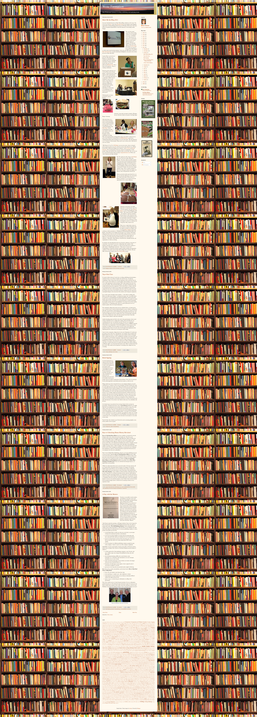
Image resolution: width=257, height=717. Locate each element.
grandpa (147, 653)
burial (138, 632)
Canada (153, 634)
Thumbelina (127, 696)
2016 (144, 38)
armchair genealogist (146, 624)
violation (129, 698)
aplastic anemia (138, 624)
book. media (135, 631)
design (145, 642)
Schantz (116, 686)
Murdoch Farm (131, 672)
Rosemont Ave (127, 685)
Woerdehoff (108, 701)
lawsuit (138, 664)
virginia (132, 698)
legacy (103, 665)
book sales (112, 486)
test (110, 694)
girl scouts (105, 653)
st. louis (143, 690)
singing (106, 689)
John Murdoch (151, 660)
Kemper (142, 661)
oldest (132, 676)
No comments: (119, 485)
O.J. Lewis (122, 676)
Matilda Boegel (141, 668)
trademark (150, 696)
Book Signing (106, 358)
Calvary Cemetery (127, 634)
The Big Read (141, 694)
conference (111, 268)
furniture (103, 652)
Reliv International (106, 51)
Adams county (123, 623)
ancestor (118, 624)
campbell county (144, 634)
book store (124, 631)
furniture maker (107, 652)
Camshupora (150, 634)
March (145, 76)
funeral (153, 650)
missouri (128, 670)
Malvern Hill (110, 668)
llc (154, 665)
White (121, 699)
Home (120, 612)
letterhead (112, 665)
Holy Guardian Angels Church (130, 656)
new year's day (121, 674)
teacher (148, 693)
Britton (124, 632)
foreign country (113, 650)
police (144, 678)
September (146, 65)
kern (115, 662)
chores (103, 638)
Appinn (141, 624)
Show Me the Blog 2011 (110, 20)
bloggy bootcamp (117, 628)
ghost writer (150, 652)
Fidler (145, 649)
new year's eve (125, 674)
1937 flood (112, 622)
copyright (121, 639)
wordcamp (116, 701)
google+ (115, 653)
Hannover (118, 654)
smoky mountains (140, 689)
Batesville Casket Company (106, 627)
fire (151, 649)
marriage (130, 668)
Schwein (124, 686)
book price (135, 630)
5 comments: (119, 266)
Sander (103, 686)
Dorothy (132, 643)
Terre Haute (107, 694)
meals (106, 669)
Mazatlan (150, 668)
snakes (144, 689)
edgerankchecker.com (125, 152)
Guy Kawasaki (114, 654)
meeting (118, 669)
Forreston (117, 650)
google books (112, 653)
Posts (144, 162)
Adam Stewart (119, 623)
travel (108, 697)
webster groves (149, 698)
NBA (103, 674)
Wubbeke (106, 703)
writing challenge (148, 701)
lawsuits (140, 664)
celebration (141, 635)
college (107, 351)
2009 (144, 83)
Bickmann (123, 627)
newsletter (134, 674)
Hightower (153, 655)
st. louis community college (149, 690)
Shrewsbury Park (125, 688)
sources (116, 690)
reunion (123, 684)
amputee (115, 624)
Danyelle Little (120, 24)
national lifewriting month (136, 673)
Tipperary (135, 696)
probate (138, 680)
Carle (112, 635)
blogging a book (105, 628)
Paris (152, 676)
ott (137, 676)
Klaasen (105, 664)
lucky (143, 667)
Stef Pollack (134, 156)
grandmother (144, 653)
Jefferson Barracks (135, 660)
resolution (111, 684)
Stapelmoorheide (148, 692)
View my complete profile (146, 27)
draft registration (138, 643)
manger (113, 668)
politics (146, 678)
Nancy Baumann (114, 673)
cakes (113, 634)
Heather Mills (130, 654)
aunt (109, 626)
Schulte (121, 686)
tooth (142, 696)
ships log (106, 688)
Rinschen (148, 684)
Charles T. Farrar (132, 636)
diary (151, 642)
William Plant (150, 699)
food (109, 650)
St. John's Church (138, 690)
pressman (121, 680)
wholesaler (141, 699)
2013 (144, 43)
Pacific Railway (146, 676)
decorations (110, 642)
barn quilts (135, 626)
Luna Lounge (133, 46)
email (150, 644)
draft (135, 643)
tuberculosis (127, 697)
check (136, 636)
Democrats (128, 642)
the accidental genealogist (126, 694)
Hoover (151, 656)
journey (119, 661)
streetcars (127, 693)
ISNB (114, 660)
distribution (109, 643)
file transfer (148, 649)
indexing (111, 658)
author (119, 626)
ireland (147, 658)
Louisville (131, 667)
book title (127, 631)
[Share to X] (127, 266)
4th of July (122, 622)
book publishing (116, 426)
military (112, 671)
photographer (152, 677)
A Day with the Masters (110, 494)
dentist (131, 642)
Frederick (136, 650)
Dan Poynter (131, 640)
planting (129, 678)
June (145, 70)
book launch (122, 630)
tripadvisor (113, 697)
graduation (130, 653)
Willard (146, 699)
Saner (108, 686)
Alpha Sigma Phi (134, 623)
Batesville (153, 626)
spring (124, 690)
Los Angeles (117, 667)
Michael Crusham (149, 669)
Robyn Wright (128, 229)
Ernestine (124, 646)
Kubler (116, 664)
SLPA (125, 689)
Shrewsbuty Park (148, 688)
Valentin (110, 698)
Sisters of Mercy (118, 689)
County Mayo (125, 639)
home (141, 656)
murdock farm (136, 672)
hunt (138, 657)
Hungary (132, 657)
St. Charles (130, 690)
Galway (114, 652)
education (138, 644)
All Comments (146, 164)
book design (111, 630)
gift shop (153, 652)
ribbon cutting (136, 684)
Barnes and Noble (140, 626)
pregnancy (104, 680)
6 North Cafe (108, 426)
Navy (154, 673)
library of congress (123, 665)
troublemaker (117, 697)
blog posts (142, 627)
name (103, 673)
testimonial (112, 694)
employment (109, 646)
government (122, 653)
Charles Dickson (115, 636)
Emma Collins (104, 646)
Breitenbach (110, 632)
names (105, 673)
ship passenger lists (152, 686)
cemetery (144, 635)
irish (150, 658)
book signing (119, 631)
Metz (136, 669)
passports (106, 677)
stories (120, 693)
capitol (106, 635)
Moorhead (143, 670)
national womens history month (145, 673)
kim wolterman (132, 662)
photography (104, 678)
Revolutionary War (131, 684)
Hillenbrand (104, 656)
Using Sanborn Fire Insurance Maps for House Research (148, 94)
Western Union (117, 699)
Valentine (113, 698)
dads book (126, 640)
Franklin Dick (129, 650)
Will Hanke (116, 145)
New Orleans (113, 674)
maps (116, 668)
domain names (128, 643)
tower (146, 696)
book (109, 486)
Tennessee (103, 694)
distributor (113, 643)
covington (139, 639)
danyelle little (135, 640)
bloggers (149, 627)
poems (134, 678)
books (139, 631)
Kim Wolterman (146, 25)
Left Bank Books (152, 664)
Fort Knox (120, 650)
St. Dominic (134, 690)
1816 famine (104, 622)
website (145, 698)
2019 (144, 32)
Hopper (109, 657)
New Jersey (109, 674)
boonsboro (149, 631)
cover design (135, 639)
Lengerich (106, 665)
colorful (109, 639)
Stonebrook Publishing (115, 693)
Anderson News (130, 624)
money (140, 670)
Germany (146, 652)
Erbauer (117, 646)
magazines (104, 668)
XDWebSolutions (124, 138)
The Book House (146, 694)
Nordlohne (104, 676)
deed (113, 642)
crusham (110, 640)
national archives (119, 673)
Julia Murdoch (126, 661)
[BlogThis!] (125, 266)
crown (107, 640)
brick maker (117, 632)
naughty (151, 673)
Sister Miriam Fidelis (113, 689)
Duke (150, 643)
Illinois (144, 657)
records (126, 682)
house (116, 657)
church (109, 638)
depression (133, 642)
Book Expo (115, 630)
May (145, 72)
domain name (123, 643)
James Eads (121, 660)
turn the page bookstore (135, 697)
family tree (147, 647)
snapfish (147, 689)
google (108, 653)
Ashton (153, 624)
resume (118, 684)
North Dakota (108, 676)
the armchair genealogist (134, 694)
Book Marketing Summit (110, 609)
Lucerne (136, 667)
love (134, 667)
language (127, 664)
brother (126, 632)
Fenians (143, 649)
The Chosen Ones (152, 694)
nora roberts (153, 674)
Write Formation (113, 6)
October (145, 52)
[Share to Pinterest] (129, 266)
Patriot (114, 677)
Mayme (145, 668)
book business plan (150, 628)
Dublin (145, 643)
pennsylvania (123, 677)
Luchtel (139, 667)
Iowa (138, 658)
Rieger (144, 684)
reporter (150, 682)
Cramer (143, 639)
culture (113, 640)
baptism (130, 626)
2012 (144, 45)
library (119, 665)
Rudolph (131, 685)
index (109, 658)
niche (142, 674)
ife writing (141, 657)
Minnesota (122, 671)
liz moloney (152, 665)
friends (140, 650)
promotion (150, 680)
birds (129, 627)
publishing (110, 351)
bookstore (141, 631)
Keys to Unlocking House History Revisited (116, 432)
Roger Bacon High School (114, 685)
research (153, 682)
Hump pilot (129, 657)
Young (114, 703)
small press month (129, 689)
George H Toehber (135, 652)
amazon (107, 486)
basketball (149, 626)
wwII (112, 703)
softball (108, 690)
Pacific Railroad (140, 676)
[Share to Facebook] (128, 266)
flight (103, 650)
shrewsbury (119, 688)
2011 (144, 47)
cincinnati (113, 638)
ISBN (112, 660)
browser (128, 632)
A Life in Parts (109, 623)
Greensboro (108, 654)
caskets (120, 635)
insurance (126, 658)
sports (121, 690)
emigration (153, 644)
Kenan (145, 661)
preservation (113, 680)
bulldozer (135, 632)
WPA (134, 701)
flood (105, 650)
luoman (130, 708)
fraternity (133, 650)
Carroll (117, 635)
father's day (128, 649)
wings (103, 701)
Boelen (140, 628)
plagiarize (122, 678)
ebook (123, 644)
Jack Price (116, 660)
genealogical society (119, 652)
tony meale (139, 696)
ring (145, 684)
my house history (147, 672)
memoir (125, 669)
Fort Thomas (125, 650)
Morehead (146, 670)
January (145, 79)
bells (114, 627)
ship (148, 686)
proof (154, 680)
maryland (137, 668)
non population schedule (147, 674)
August (145, 66)
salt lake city (153, 685)
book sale (111, 631)
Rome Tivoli (121, 685)
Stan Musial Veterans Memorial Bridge (138, 692)
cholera (151, 636)
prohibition (144, 680)
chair (110, 636)
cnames (147, 638)
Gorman (118, 653)
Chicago (139, 636)
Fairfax (140, 646)
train (106, 697)
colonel (106, 639)
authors (111, 426)
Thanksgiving (119, 694)
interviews (135, 658)
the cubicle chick (115, 696)
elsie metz (147, 644)
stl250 (108, 693)
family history (150, 646)
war (139, 698)
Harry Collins (122, 654)
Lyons (148, 667)
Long (106, 667)
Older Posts (135, 612)
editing (135, 644)
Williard (153, 699)
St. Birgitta (126, 690)
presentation (108, 680)
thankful (115, 694)
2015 (144, 40)
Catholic (129, 635)
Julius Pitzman (131, 661)
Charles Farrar (120, 636)
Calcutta (122, 634)
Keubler (117, 662)
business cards (144, 632)
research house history (106, 684)
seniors (146, 686)
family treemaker (105, 649)
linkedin (148, 665)
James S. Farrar (129, 660)
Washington (142, 698)
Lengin (110, 665)
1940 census (116, 622)
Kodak (110, 664)
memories (131, 669)
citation (132, 638)
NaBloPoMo (152, 672)
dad (122, 640)
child (141, 636)
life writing (132, 665)
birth (131, 627)
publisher (122, 681)
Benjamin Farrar (118, 627)
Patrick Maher (110, 677)
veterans (126, 698)
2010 (144, 82)
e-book (107, 644)
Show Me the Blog (121, 251)
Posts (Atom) (110, 614)
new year (116, 674)
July (145, 68)
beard (112, 627)
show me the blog (116, 268)
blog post (139, 627)
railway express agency (110, 682)
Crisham (103, 640)
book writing (131, 631)
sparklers (119, 690)
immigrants (148, 657)
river (103, 685)
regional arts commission (137, 682)
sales (146, 685)
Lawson (135, 664)
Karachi (137, 661)
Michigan (109, 671)
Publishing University (144, 681)
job (142, 660)
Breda (107, 632)
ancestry (126, 624)
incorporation (106, 658)
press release (117, 680)
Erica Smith (120, 646)
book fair (118, 630)
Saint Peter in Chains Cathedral (140, 685)
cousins (131, 639)
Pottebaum (153, 678)
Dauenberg (143, 640)
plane (126, 678)
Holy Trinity (137, 656)
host (111, 657)
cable (111, 634)
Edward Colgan (142, 644)
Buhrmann (132, 632)
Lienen (128, 665)
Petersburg (138, 677)
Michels (106, 670)
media (111, 669)
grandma (140, 653)
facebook (137, 646)
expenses (129, 646)
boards (129, 628)
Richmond (140, 684)
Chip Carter (147, 636)
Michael (138, 669)
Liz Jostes (128, 148)
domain (119, 643)
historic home (111, 656)
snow (149, 689)
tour (144, 696)
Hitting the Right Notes (147, 90)
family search (137, 648)
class (144, 638)
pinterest (117, 678)
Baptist (132, 626)
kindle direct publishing (143, 662)
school (118, 686)
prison (135, 680)
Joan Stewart (140, 660)
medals (109, 669)
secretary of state (131, 686)
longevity (108, 667)
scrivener (127, 686)
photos (108, 678)
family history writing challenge (126, 648)
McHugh (103, 669)
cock (149, 638)
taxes (143, 693)
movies (119, 672)
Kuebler (120, 664)
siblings (103, 689)
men (134, 669)
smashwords (135, 689)
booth (103, 632)
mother (149, 671)
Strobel (130, 693)
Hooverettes (106, 657)
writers (139, 701)
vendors (120, 698)
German (140, 652)
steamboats (153, 692)
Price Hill (125, 680)
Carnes (114, 635)
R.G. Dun (103, 682)
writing (116, 351)
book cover (106, 630)
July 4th (135, 661)
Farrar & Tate (112, 649)
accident (113, 623)
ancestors (122, 624)
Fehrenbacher (139, 649)
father (116, 649)
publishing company (136, 681)
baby (125, 626)
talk (141, 693)
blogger (146, 627)
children (144, 636)
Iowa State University (143, 658)
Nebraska (105, 674)
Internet (129, 658)
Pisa (119, 678)
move (115, 672)
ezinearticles (133, 646)
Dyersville (104, 644)
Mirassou (125, 670)
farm (109, 649)
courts (129, 639)
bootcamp (153, 631)
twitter (140, 697)
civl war (142, 638)
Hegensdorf (135, 655)
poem (131, 678)
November (146, 50)
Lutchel (145, 667)
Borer (105, 632)
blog (136, 627)
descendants (142, 642)
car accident (109, 635)
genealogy (126, 652)
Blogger (138, 708)
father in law (119, 649)
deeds (119, 642)
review (126, 684)
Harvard (126, 654)
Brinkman (120, 632)
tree (110, 697)
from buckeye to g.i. (118, 486)
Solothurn (113, 690)
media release (114, 669)
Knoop (108, 664)
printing (132, 680)
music (140, 672)
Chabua (108, 636)
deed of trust (116, 642)
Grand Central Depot (135, 653)
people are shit (127, 677)
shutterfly (153, 688)
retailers (121, 684)
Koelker (113, 664)
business (140, 632)
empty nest (113, 646)
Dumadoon (153, 643)
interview (131, 658)
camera (131, 634)
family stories (142, 647)
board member (125, 628)
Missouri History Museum (134, 671)
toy (147, 696)
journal (116, 661)
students (132, 693)
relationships (146, 682)
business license (149, 632)
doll (117, 643)
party (154, 676)
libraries (116, 665)
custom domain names (118, 640)
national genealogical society (127, 673)
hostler (113, 657)
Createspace (147, 639)
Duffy (148, 643)
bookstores (145, 631)
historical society (117, 656)
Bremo (114, 632)
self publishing (137, 686)
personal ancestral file (133, 677)
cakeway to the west (117, 634)
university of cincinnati (147, 697)
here (111, 24)
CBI (133, 635)
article (151, 624)
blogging (107, 268)
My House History (146, 92)
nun (119, 676)
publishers (126, 681)
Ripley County (152, 684)
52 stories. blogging (151, 622)
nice (140, 674)
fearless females (134, 649)
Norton (117, 676)
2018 (144, 34)
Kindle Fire (149, 662)
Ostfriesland (135, 676)
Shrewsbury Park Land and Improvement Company (137, 688)
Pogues (138, 678)
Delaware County (123, 642)
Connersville (117, 639)
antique (134, 624)
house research (124, 657)
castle (122, 635)
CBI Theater (137, 635)
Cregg (150, 639)
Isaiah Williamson (108, 660)
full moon (150, 650)
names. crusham (108, 673)
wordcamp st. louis (121, 701)
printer (129, 680)
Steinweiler (104, 693)
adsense (127, 623)
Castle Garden (125, 635)
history (121, 656)
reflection (128, 682)
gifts (103, 653)
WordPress (126, 701)
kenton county (108, 662)
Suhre (135, 693)
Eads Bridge (110, 644)
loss (119, 667)
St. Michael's (126, 692)
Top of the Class (107, 274)
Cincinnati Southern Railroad (120, 638)
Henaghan (142, 654)
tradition (153, 696)
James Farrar (125, 660)
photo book (148, 677)
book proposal (139, 630)
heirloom (138, 655)
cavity (132, 635)
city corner (135, 638)
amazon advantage (148, 623)
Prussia (112, 681)
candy (103, 635)
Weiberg (113, 699)
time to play (131, 696)
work (129, 701)
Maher (107, 668)
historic (108, 656)
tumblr (130, 697)
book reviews (107, 631)
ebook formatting (128, 644)
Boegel (137, 628)
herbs (145, 654)
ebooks (132, 644)
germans (142, 652)
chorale (153, 636)
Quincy (153, 681)
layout (144, 664)
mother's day (106, 672)
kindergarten (137, 662)
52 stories (144, 622)
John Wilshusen (109, 661)
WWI (109, 703)
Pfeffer (145, 677)
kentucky (112, 662)
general (131, 652)
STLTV (110, 693)
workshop (131, 701)
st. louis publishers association (125, 609)
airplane (130, 623)
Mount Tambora (111, 672)
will (143, 699)
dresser (143, 643)
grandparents (151, 653)
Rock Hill (108, 685)
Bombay (142, 628)
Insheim (122, 658)
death (107, 642)
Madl (154, 667)
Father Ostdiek (123, 649)
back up (127, 626)
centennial (150, 635)
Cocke (151, 638)
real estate (120, 682)
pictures (114, 678)
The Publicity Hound (121, 696)
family (144, 646)
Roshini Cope (110, 64)
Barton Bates (145, 626)
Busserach (106, 634)
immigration (152, 657)
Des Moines (138, 642)
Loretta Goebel (112, 667)
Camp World (139, 634)
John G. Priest (146, 660)
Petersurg (142, 677)
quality (149, 681)
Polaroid (141, 678)
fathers (131, 649)
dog (116, 643)
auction (103, 626)
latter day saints (131, 664)
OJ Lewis (128, 676)
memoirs (128, 669)
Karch (140, 661)
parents (150, 676)
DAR (139, 640)
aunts (111, 626)
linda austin (144, 665)
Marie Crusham (119, 668)
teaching (153, 693)
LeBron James (147, 664)
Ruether (134, 685)
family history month (115, 647)
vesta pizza (123, 698)
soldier (110, 690)
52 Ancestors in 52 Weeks (136, 622)
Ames (113, 624)
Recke (123, 682)
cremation (153, 639)
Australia (113, 626)
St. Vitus (130, 692)
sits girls (123, 689)
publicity (119, 681)
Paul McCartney (117, 677)
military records (116, 671)
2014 (144, 42)
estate (127, 646)
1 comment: (119, 350)
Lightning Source (138, 665)
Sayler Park (111, 686)
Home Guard (144, 656)
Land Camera (124, 664)
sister (108, 689)
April (145, 74)
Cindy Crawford (127, 638)
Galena (112, 652)
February (146, 77)
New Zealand (131, 674)
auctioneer (106, 626)
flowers (107, 650)
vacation (107, 698)
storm (123, 693)
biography (126, 627)
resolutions (115, 684)
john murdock (104, 661)
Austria (117, 626)
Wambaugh (136, 698)
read (115, 682)
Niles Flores (104, 128)
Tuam (124, 697)
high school (148, 655)
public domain (115, 681)
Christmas (106, 638)
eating (121, 644)
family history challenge (107, 647)
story (124, 693)
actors (116, 623)
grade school (126, 653)
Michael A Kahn (142, 669)
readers (117, 682)
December (146, 49)
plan (124, 678)
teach (114, 351)
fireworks (153, 649)
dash (140, 640)
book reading (151, 630)
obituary (125, 676)
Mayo (148, 668)
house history (119, 657)
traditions (103, 697)
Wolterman (113, 701)
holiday (124, 656)
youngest (116, 703)
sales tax (149, 685)
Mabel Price (151, 667)
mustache (142, 672)
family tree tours (152, 647)
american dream (109, 624)
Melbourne (121, 669)
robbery (105, 685)
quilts (151, 681)
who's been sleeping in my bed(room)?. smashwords (118, 488)
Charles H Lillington (126, 636)
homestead (147, 656)
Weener (110, 699)
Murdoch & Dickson (124, 672)
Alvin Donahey (139, 623)
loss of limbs (123, 667)
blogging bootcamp (111, 628)
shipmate (103, 688)
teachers (150, 693)
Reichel (142, 682)
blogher (121, 628)
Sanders (106, 686)
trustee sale (121, 697)
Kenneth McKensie (149, 661)
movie (117, 672)
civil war (138, 638)
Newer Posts (105, 612)
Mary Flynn (134, 668)
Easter (119, 644)
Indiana (115, 658)
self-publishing (142, 686)
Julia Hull (121, 661)
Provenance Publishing (106, 681)
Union (143, 697)
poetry (136, 678)
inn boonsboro (119, 658)
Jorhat (114, 661)
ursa (152, 697)
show (109, 688)
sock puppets (104, 690)
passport (103, 677)
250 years (119, 622)
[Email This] (124, 266)
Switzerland (138, 693)
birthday (134, 627)
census (147, 635)
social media (122, 268)
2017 (144, 36)
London (103, 667)
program (140, 680)
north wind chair (113, 676)
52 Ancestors (127, 622)
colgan (153, 638)
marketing (127, 668)
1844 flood (108, 622)
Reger (131, 682)
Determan (148, 642)
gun (110, 654)
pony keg (149, 678)
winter (105, 701)
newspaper (137, 674)
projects (147, 680)
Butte (109, 634)
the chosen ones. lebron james (107, 696)
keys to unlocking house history (127, 486)
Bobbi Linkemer (133, 628)
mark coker (123, 668)
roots (124, 685)
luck (141, 667)
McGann (153, 668)
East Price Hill (115, 644)
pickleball (111, 678)
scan (114, 686)
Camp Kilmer (135, 634)
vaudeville (117, 698)
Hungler (136, 657)
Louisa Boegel (127, 667)
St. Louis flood (109, 692)
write (136, 701)
